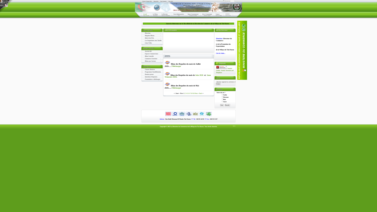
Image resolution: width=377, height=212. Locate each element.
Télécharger (176, 66)
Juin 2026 (199, 75)
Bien (224, 99)
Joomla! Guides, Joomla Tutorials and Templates (225, 70)
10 (193, 93)
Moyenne (226, 97)
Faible (225, 95)
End (200, 93)
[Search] (224, 1)
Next (196, 93)
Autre (225, 101)
